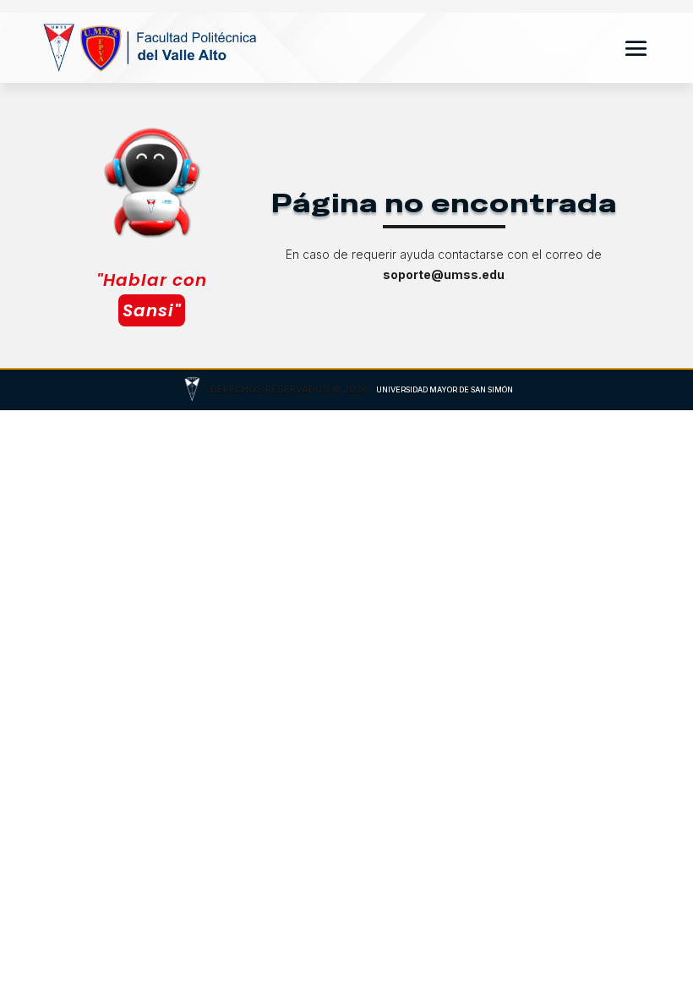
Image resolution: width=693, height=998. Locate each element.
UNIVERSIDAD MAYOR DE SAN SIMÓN (444, 389)
